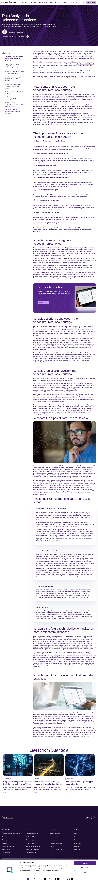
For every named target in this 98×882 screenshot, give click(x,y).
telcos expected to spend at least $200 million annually (76, 640)
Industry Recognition (56, 843)
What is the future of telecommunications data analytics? (12, 111)
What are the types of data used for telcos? (14, 92)
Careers (52, 846)
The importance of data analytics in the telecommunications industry (13, 66)
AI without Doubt (7, 837)
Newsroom (53, 840)
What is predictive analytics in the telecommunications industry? (14, 86)
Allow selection (85, 867)
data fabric (39, 652)
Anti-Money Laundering (33, 846)
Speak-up (77, 849)
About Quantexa (55, 834)
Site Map (76, 846)
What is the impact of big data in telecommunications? (14, 72)
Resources (77, 837)
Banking (4, 840)
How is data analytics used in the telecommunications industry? (14, 58)
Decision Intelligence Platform (11, 834)
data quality (78, 539)
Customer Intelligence (32, 837)
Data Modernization (32, 834)
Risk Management (31, 840)
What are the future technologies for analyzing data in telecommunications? (14, 104)
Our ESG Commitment (56, 849)
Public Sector (6, 849)
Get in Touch (6, 852)
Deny (85, 872)
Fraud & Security (31, 852)
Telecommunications (8, 846)
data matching (54, 535)
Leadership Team (55, 837)
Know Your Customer (32, 849)
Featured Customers (80, 840)
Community (77, 843)
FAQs (51, 852)
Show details (79, 879)
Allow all (85, 863)
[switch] (44, 879)
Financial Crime (31, 843)
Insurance (5, 843)
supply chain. (63, 174)
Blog (75, 834)
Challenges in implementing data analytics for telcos (13, 98)
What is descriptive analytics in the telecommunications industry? (14, 79)
